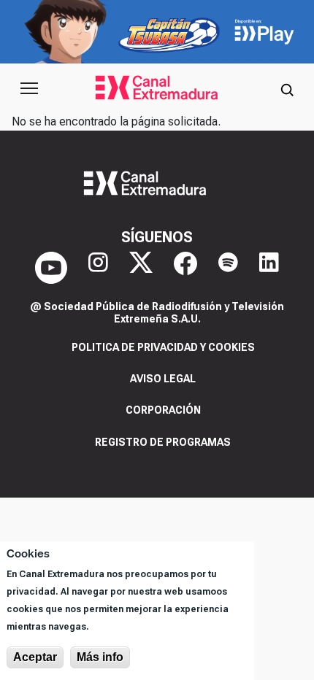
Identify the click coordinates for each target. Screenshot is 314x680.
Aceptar (35, 657)
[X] (141, 268)
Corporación (163, 410)
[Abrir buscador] (287, 88)
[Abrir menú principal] (29, 88)
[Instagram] (98, 268)
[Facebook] (185, 268)
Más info (100, 657)
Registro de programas (163, 442)
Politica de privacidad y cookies (163, 347)
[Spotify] (228, 268)
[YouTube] (51, 268)
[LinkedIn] (269, 268)
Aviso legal (163, 379)
